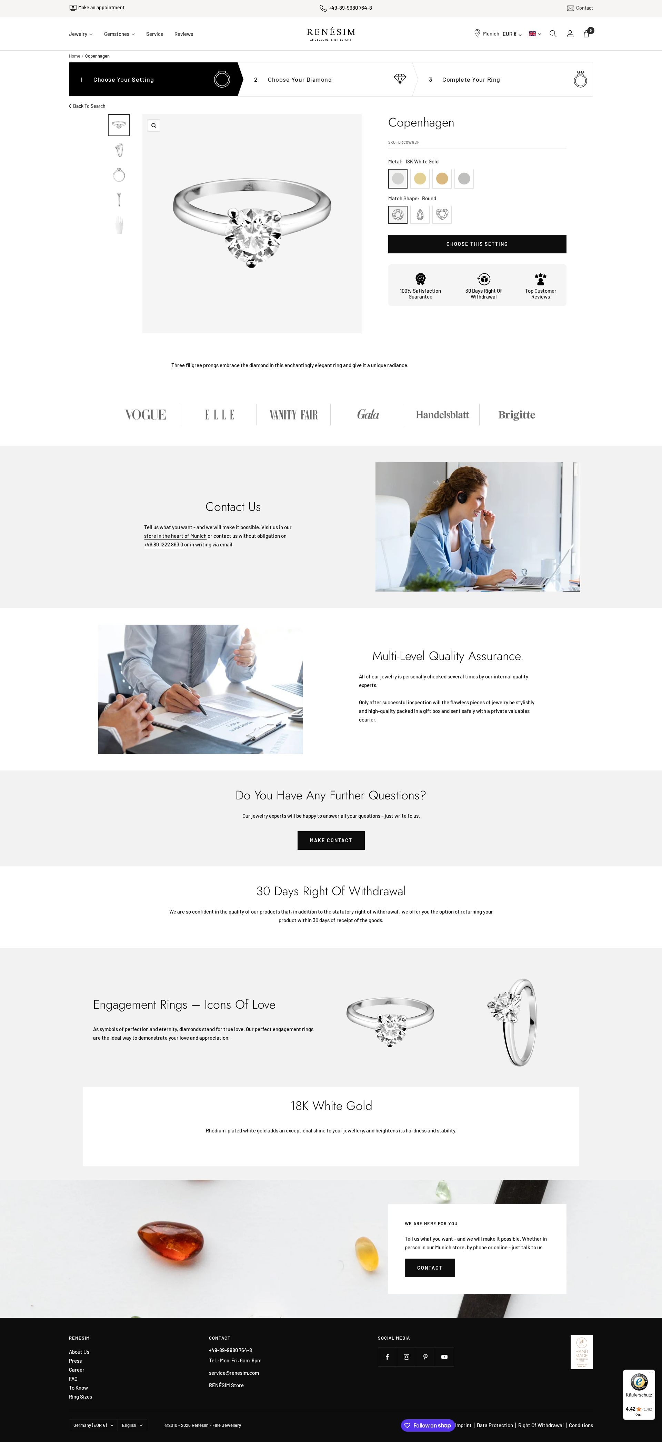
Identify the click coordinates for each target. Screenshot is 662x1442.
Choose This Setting (477, 244)
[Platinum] (464, 179)
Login (570, 34)
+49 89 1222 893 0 (163, 544)
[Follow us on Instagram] (406, 1357)
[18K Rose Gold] (442, 179)
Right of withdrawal (541, 1425)
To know (78, 1387)
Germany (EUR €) (90, 1425)
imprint (463, 1425)
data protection (495, 1425)
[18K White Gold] (398, 179)
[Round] (398, 215)
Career (76, 1369)
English (534, 34)
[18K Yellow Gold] (420, 179)
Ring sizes (80, 1396)
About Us (79, 1351)
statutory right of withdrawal (365, 911)
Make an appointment (101, 8)
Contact (584, 7)
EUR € (510, 34)
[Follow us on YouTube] (444, 1357)
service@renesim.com (234, 1373)
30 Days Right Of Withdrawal (483, 294)
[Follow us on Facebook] (387, 1357)
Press (75, 1360)
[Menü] (651, 1374)
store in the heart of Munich (175, 536)
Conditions (581, 1425)
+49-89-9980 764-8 (350, 7)
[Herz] (442, 215)
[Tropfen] (420, 215)
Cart (591, 30)
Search (553, 34)
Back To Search (89, 106)
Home (74, 56)
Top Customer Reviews (540, 294)
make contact (331, 840)
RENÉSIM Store (226, 1385)
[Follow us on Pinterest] (425, 1357)
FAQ (73, 1378)
